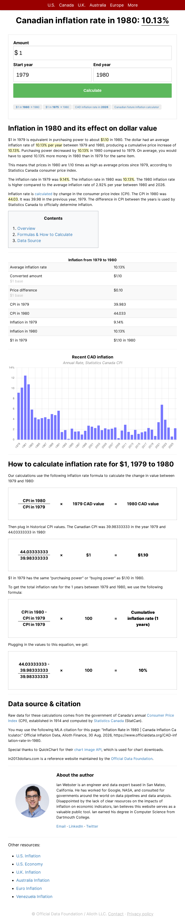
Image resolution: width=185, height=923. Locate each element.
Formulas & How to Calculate (44, 234)
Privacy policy (140, 913)
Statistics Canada (109, 720)
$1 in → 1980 (27, 107)
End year (102, 64)
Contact (116, 913)
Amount (21, 42)
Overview (26, 228)
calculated (43, 194)
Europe (117, 5)
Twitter (92, 826)
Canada (66, 5)
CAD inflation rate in (91, 107)
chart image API (88, 749)
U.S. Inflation (28, 856)
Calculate (92, 90)
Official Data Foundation (132, 758)
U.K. (82, 5)
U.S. (51, 5)
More (133, 5)
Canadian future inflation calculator (136, 107)
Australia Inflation (33, 880)
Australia (98, 5)
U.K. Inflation (28, 872)
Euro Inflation (29, 888)
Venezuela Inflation (34, 896)
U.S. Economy (29, 864)
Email (61, 826)
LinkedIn (76, 826)
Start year (23, 64)
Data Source (29, 240)
